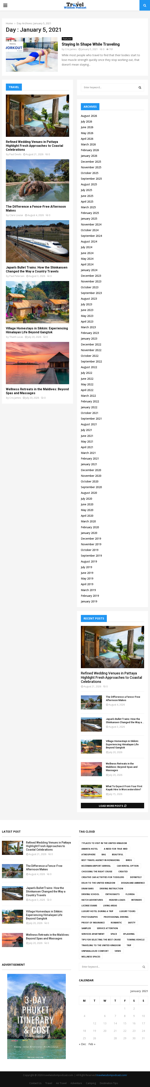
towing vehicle (136, 939)
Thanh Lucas (16, 337)
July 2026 (86, 121)
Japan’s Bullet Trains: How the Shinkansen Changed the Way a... (125, 720)
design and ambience (133, 882)
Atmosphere (88, 854)
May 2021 (87, 441)
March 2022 (88, 395)
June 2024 (87, 253)
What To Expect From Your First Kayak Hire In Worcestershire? (124, 788)
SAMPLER (86, 928)
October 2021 (89, 413)
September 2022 (91, 361)
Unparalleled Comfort (95, 951)
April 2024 (87, 264)
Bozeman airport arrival (96, 865)
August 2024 (89, 241)
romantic (116, 922)
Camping (91, 1083)
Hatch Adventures (92, 900)
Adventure (76, 1083)
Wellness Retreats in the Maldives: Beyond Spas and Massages (122, 767)
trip (129, 945)
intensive (136, 900)
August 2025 (89, 184)
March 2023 (88, 327)
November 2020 (91, 476)
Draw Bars (87, 888)
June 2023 (87, 310)
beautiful (117, 854)
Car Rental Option (127, 865)
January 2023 (89, 338)
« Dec (82, 1044)
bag (104, 854)
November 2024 (91, 224)
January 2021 (89, 464)
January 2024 (89, 270)
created (123, 871)
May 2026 (87, 133)
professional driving (116, 917)
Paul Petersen (16, 276)
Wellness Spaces (90, 956)
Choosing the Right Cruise (96, 871)
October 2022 (89, 356)
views (118, 951)
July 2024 (86, 247)
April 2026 (87, 139)
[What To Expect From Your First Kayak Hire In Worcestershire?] (91, 792)
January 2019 (89, 601)
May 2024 (87, 258)
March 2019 (88, 590)
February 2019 (90, 596)
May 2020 (87, 510)
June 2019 (87, 573)
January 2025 (89, 218)
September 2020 (91, 487)
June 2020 (87, 504)
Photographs (89, 917)
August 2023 (89, 298)
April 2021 (87, 447)
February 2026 (90, 150)
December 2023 (91, 276)
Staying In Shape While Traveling (91, 44)
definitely (136, 877)
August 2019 (89, 561)
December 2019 (91, 538)
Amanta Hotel (89, 848)
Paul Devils (15, 154)
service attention (107, 928)
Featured (67, 38)
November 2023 (91, 281)
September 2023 (91, 293)
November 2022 (91, 350)
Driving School (90, 894)
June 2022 (87, 378)
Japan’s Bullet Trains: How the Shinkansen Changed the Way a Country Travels (36, 269)
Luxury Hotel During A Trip (97, 911)
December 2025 (91, 161)
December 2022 (91, 344)
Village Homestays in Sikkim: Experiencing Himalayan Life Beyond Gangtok (37, 330)
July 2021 (86, 430)
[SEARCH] (140, 87)
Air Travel (61, 1083)
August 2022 (89, 367)
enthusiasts (112, 894)
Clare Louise (16, 215)
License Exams (89, 905)
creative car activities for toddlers (102, 877)
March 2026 (88, 144)
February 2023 (90, 333)
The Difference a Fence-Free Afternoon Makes (123, 698)
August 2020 (89, 493)
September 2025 (91, 178)
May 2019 (87, 578)
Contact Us (35, 1083)
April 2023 (87, 321)
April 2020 (87, 515)
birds (129, 860)
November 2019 (91, 544)
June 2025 (87, 196)
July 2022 (86, 373)
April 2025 (87, 201)
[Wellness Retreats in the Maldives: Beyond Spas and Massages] (37, 363)
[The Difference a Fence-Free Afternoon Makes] (37, 180)
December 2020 (91, 470)
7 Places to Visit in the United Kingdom (104, 843)
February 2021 (90, 458)
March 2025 (88, 207)
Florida (130, 894)
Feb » (91, 1044)
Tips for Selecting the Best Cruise (101, 939)
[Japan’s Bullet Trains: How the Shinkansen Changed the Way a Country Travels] (37, 241)
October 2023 (89, 287)
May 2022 (87, 384)
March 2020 (88, 521)
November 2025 (91, 167)
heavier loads (117, 900)
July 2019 (86, 567)
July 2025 (86, 190)
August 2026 (89, 116)
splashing (129, 934)
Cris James (71, 49)
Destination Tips (109, 1083)
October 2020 (89, 481)
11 (84, 1023)
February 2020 (90, 527)
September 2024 (91, 236)
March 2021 (88, 453)
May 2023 (87, 316)
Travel (48, 1083)
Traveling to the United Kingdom (101, 945)
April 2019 (87, 584)
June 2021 (87, 436)
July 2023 (86, 304)
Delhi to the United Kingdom (98, 882)
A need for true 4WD (116, 848)
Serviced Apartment (92, 934)
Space (114, 934)
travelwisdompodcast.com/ (111, 1075)
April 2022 (87, 390)
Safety (131, 922)
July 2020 (86, 498)
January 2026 (89, 156)
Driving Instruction (111, 888)
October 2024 (89, 230)
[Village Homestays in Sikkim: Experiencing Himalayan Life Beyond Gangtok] (37, 302)
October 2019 (89, 550)
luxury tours (127, 911)
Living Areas (110, 905)
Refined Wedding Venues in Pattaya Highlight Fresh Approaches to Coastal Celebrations (34, 145)
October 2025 (89, 173)
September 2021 (91, 418)
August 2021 (89, 424)
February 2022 (90, 401)
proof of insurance (93, 922)
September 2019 (91, 555)
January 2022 (89, 407)
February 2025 (90, 213)
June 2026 (87, 127)
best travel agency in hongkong (100, 860)
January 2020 (89, 533)
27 (104, 1038)
